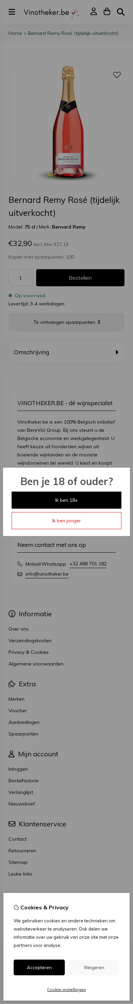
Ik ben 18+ (66, 500)
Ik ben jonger (66, 521)
